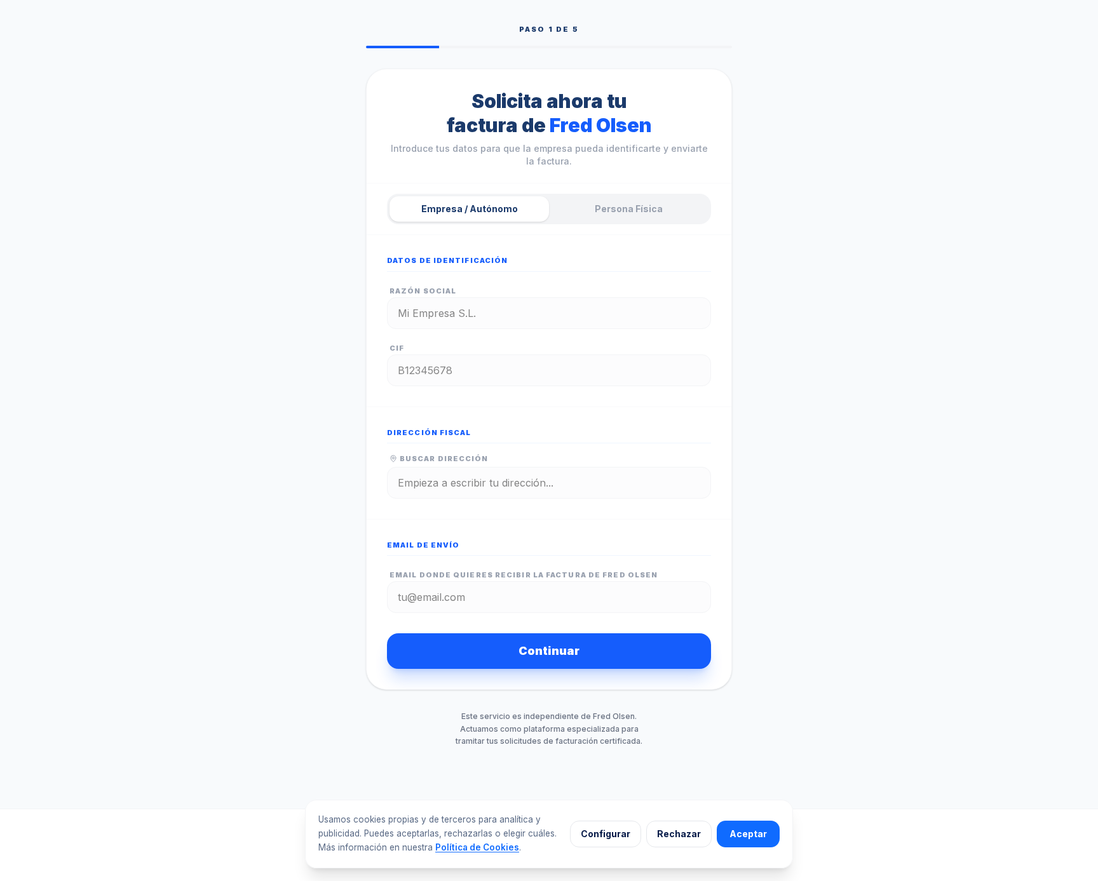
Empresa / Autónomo (469, 208)
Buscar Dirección (444, 458)
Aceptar (748, 833)
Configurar (605, 833)
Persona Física (629, 208)
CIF (397, 348)
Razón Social (423, 290)
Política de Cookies (477, 847)
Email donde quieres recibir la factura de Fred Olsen (524, 574)
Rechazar (679, 833)
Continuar (549, 650)
